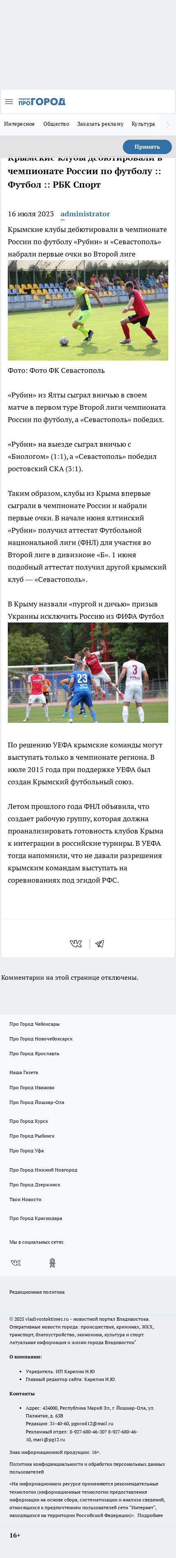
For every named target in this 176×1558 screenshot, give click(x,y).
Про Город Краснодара (35, 1218)
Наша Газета (23, 1072)
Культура (143, 123)
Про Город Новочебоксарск (40, 1039)
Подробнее (150, 1515)
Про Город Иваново (31, 1087)
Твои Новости (25, 1199)
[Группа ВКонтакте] (15, 1263)
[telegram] (102, 943)
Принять (147, 146)
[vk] (77, 943)
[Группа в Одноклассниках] (52, 1263)
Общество (56, 123)
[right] (168, 124)
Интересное (19, 123)
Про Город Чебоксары (34, 1024)
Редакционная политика (37, 1292)
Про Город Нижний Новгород (43, 1170)
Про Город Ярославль (34, 1053)
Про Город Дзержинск (34, 1184)
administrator (85, 213)
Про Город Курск (28, 1121)
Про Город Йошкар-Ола (36, 1102)
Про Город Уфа (26, 1150)
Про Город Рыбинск (31, 1136)
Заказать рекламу (100, 123)
